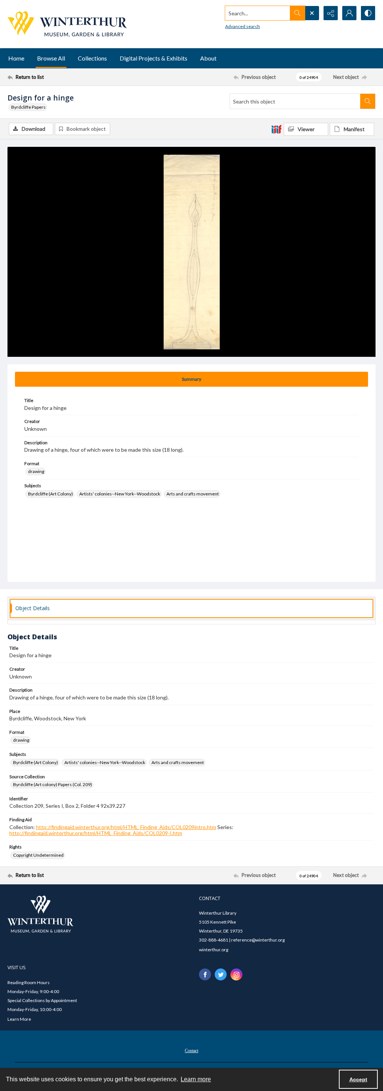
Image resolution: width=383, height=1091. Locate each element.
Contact (191, 1050)
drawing (36, 471)
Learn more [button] (196, 1079)
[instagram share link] (236, 974)
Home (16, 58)
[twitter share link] (221, 974)
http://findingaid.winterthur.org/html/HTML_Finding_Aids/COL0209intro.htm (126, 827)
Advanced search (242, 26)
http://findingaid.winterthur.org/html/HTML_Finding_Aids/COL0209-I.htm (95, 833)
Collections (92, 58)
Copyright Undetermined (38, 855)
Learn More (19, 1019)
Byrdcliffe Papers (28, 107)
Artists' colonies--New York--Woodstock (119, 494)
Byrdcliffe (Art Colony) (50, 494)
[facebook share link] (205, 974)
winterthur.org (213, 949)
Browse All (51, 58)
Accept (358, 1079)
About (208, 58)
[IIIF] (276, 129)
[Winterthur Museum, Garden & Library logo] (67, 24)
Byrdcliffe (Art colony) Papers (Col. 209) (52, 784)
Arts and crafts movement (192, 494)
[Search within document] (367, 101)
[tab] (191, 379)
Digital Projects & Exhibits (153, 58)
